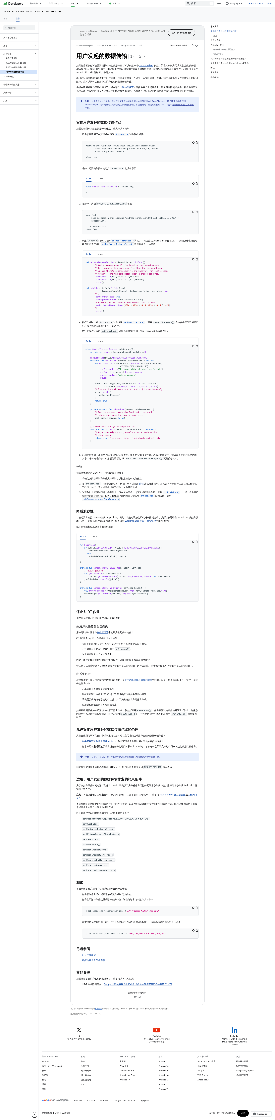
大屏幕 (123, 1061)
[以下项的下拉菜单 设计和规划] (63, 3)
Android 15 (163, 1070)
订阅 (243, 1113)
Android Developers (84, 45)
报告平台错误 (242, 1061)
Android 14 (164, 1075)
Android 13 (163, 1079)
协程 (141, 483)
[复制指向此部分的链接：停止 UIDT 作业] (102, 612)
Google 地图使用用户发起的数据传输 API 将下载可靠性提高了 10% (138, 984)
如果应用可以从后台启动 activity (99, 741)
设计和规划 (54, 3)
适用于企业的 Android (52, 1066)
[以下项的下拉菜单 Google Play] (102, 3)
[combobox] (199, 3)
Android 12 (163, 1084)
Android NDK (203, 1079)
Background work (49, 11)
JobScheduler (146, 65)
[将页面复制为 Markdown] (139, 56)
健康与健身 (86, 1070)
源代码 (45, 1075)
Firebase (104, 1100)
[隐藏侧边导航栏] (34, 1115)
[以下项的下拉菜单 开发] (78, 3)
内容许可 (98, 1008)
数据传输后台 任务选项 (183, 104)
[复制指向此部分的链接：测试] (86, 882)
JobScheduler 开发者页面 (172, 794)
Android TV (125, 1079)
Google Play (92, 3)
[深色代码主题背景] (193, 142)
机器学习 (85, 1066)
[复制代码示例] (197, 142)
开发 (73, 3)
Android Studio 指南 (206, 1061)
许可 (57, 1113)
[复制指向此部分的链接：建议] (85, 467)
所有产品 (145, 1100)
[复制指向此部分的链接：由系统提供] (93, 674)
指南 (18, 18)
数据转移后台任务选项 (93, 960)
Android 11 (163, 1089)
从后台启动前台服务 (136, 757)
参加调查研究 (242, 1075)
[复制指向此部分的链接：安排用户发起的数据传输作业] (124, 122)
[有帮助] (192, 45)
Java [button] (100, 178)
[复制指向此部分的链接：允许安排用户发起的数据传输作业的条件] (141, 729)
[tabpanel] (140, 189)
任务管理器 (102, 632)
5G (82, 1084)
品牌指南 (66, 1113)
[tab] (88, 178)
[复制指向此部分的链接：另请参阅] (93, 949)
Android (45, 1061)
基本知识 (34, 3)
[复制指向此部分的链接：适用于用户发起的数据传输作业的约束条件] (144, 779)
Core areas (25, 11)
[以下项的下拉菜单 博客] (120, 3)
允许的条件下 (127, 87)
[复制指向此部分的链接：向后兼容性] (96, 511)
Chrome (91, 1100)
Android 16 (164, 1066)
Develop (8, 11)
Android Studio (255, 3)
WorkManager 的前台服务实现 (140, 521)
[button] (17, 45)
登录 (270, 3)
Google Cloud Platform (124, 1100)
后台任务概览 (89, 955)
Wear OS (124, 1066)
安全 (44, 1070)
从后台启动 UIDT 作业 (101, 757)
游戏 (83, 1061)
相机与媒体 (86, 1075)
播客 (44, 1089)
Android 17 (163, 1061)
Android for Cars (127, 1075)
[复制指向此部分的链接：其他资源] (93, 972)
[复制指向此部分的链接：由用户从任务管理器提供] (111, 626)
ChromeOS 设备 (127, 1070)
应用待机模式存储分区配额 (138, 680)
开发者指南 (202, 1066)
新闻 (44, 1079)
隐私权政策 (86, 1079)
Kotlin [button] (89, 178)
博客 (114, 3)
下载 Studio (202, 1075)
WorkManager (158, 101)
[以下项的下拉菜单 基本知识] (42, 3)
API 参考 (201, 1070)
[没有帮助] (196, 45)
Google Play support (245, 1070)
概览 (5, 18)
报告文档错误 (242, 1066)
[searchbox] (19, 27)
